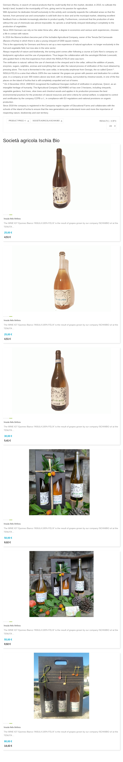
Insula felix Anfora (12, 218)
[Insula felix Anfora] (61, 177)
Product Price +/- (17, 121)
